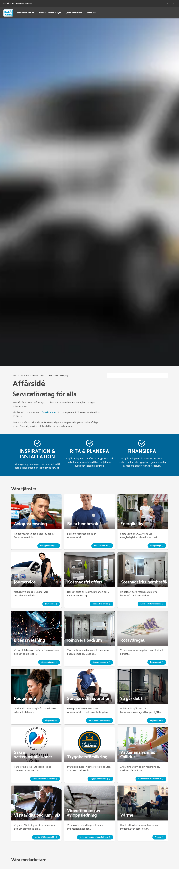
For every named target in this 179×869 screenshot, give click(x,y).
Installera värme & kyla (49, 13)
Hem (14, 375)
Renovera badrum (25, 13)
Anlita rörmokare (73, 13)
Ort (21, 375)
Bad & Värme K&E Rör (35, 375)
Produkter (91, 13)
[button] (48, 545)
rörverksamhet (48, 412)
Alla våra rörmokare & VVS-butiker (17, 3)
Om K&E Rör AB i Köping (58, 375)
